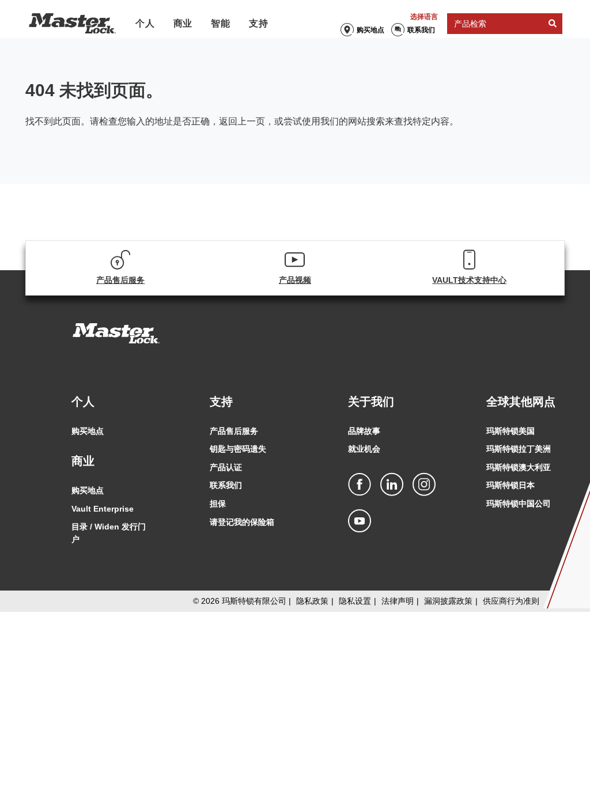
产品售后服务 (234, 431)
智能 (220, 23)
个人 (145, 23)
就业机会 (364, 448)
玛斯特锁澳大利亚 (518, 467)
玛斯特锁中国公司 (518, 503)
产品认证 (226, 467)
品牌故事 (364, 431)
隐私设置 (355, 601)
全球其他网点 (520, 401)
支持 (258, 23)
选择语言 (424, 17)
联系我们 (421, 30)
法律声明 (397, 601)
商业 (183, 23)
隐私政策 (312, 601)
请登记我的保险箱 (242, 522)
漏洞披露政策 (448, 601)
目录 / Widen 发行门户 (108, 533)
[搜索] (552, 24)
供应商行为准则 (511, 601)
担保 (218, 503)
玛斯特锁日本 (510, 485)
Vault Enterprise (102, 508)
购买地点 (370, 30)
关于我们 (371, 401)
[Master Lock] (72, 23)
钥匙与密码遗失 (238, 448)
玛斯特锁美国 (510, 431)
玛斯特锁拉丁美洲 (518, 448)
